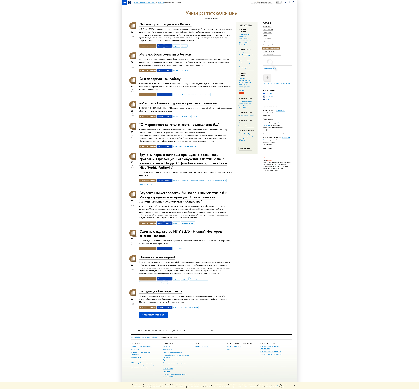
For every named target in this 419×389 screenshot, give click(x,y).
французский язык (146, 185)
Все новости (267, 26)
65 (146, 330)
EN (280, 2)
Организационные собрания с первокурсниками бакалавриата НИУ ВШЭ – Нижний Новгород (245, 39)
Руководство (135, 349)
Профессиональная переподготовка (174, 363)
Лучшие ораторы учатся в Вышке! (165, 24)
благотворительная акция (198, 279)
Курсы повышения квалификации (173, 360)
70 (163, 330)
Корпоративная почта (234, 346)
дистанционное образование (216, 180)
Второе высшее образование (172, 352)
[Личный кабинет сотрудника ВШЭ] (289, 2)
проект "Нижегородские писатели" (185, 146)
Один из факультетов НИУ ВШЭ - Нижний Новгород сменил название (180, 233)
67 (153, 330)
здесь (245, 385)
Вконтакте (269, 97)
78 (191, 330)
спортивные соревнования (189, 307)
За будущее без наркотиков (160, 291)
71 (167, 330)
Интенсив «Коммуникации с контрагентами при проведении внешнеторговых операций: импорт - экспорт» (245, 84)
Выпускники (166, 371)
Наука (265, 36)
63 (139, 330)
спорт (175, 307)
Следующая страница (153, 314)
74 (177, 330)
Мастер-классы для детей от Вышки (245, 124)
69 (160, 330)
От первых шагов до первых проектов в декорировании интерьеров (245, 104)
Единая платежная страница (139, 368)
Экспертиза (267, 39)
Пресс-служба (268, 119)
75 (181, 330)
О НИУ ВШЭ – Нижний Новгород (141, 346)
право (195, 116)
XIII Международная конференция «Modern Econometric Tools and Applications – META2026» (246, 137)
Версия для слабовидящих (139, 360)
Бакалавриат (166, 346)
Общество (266, 42)
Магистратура (167, 349)
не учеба (176, 279)
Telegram (269, 94)
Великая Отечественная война (192, 95)
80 (198, 330)
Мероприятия (246, 25)
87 (212, 330)
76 (184, 330)
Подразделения (136, 357)
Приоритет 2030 (269, 51)
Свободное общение (270, 45)
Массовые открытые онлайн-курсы (271, 354)
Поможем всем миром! (157, 257)
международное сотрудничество (193, 180)
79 (195, 330)
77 (188, 330)
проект (207, 95)
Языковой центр (168, 368)
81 (202, 330)
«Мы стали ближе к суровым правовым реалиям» (178, 103)
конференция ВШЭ (188, 223)
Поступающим (268, 29)
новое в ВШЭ (177, 249)
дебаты (184, 46)
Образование (267, 32)
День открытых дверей (246, 115)
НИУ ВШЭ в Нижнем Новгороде (141, 337)
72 (170, 330)
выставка (185, 70)
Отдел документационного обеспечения (277, 134)
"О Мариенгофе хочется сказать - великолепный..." (179, 124)
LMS (228, 349)
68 (156, 330)
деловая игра (186, 116)
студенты (176, 46)
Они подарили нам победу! (160, 78)
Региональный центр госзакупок (173, 366)
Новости (156, 337)
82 (205, 330)
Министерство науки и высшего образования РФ (270, 347)
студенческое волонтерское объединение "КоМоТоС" (154, 283)
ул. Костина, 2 (280, 110)
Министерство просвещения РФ (270, 351)
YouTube (268, 100)
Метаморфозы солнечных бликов (165, 54)
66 (149, 330)
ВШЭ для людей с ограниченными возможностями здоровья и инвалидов (143, 364)
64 (142, 330)
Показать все (245, 148)
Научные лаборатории (202, 346)
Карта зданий (267, 148)
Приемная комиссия (270, 107)
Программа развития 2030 (272, 54)
